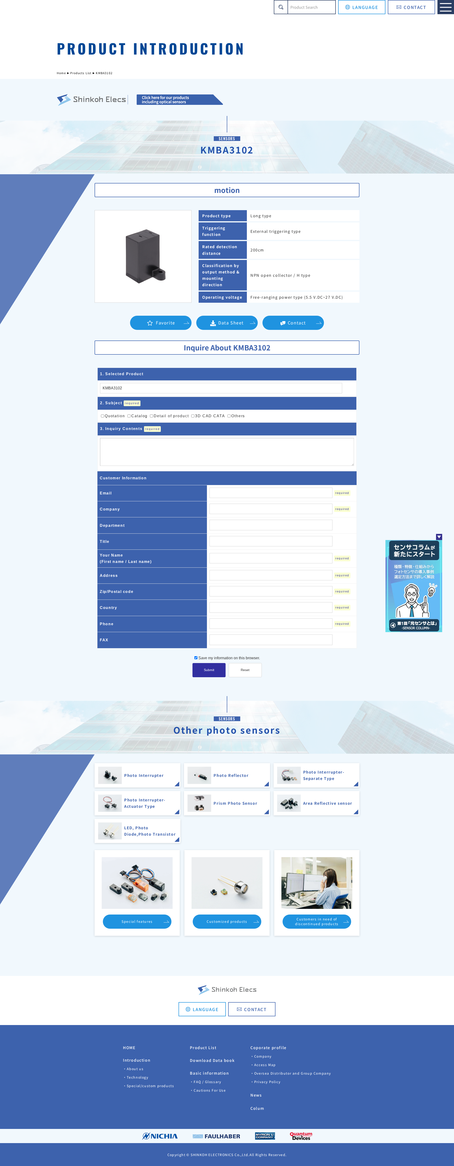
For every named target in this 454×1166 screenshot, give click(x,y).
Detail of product (171, 416)
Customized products (227, 921)
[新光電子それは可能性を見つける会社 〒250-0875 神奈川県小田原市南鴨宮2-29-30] (180, 100)
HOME (129, 1047)
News (256, 1095)
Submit (209, 670)
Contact (297, 322)
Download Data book (212, 1060)
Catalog (139, 416)
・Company (261, 1056)
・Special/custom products (148, 1085)
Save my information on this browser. (228, 658)
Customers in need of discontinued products (317, 921)
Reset (245, 670)
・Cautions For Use (208, 1090)
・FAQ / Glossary (205, 1081)
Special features (137, 921)
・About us (133, 1068)
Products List (81, 73)
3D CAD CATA (210, 416)
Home (61, 73)
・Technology (135, 1077)
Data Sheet (231, 322)
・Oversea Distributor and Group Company (290, 1073)
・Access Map (263, 1064)
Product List (203, 1047)
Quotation (115, 416)
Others (238, 416)
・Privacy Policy (265, 1081)
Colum (257, 1108)
